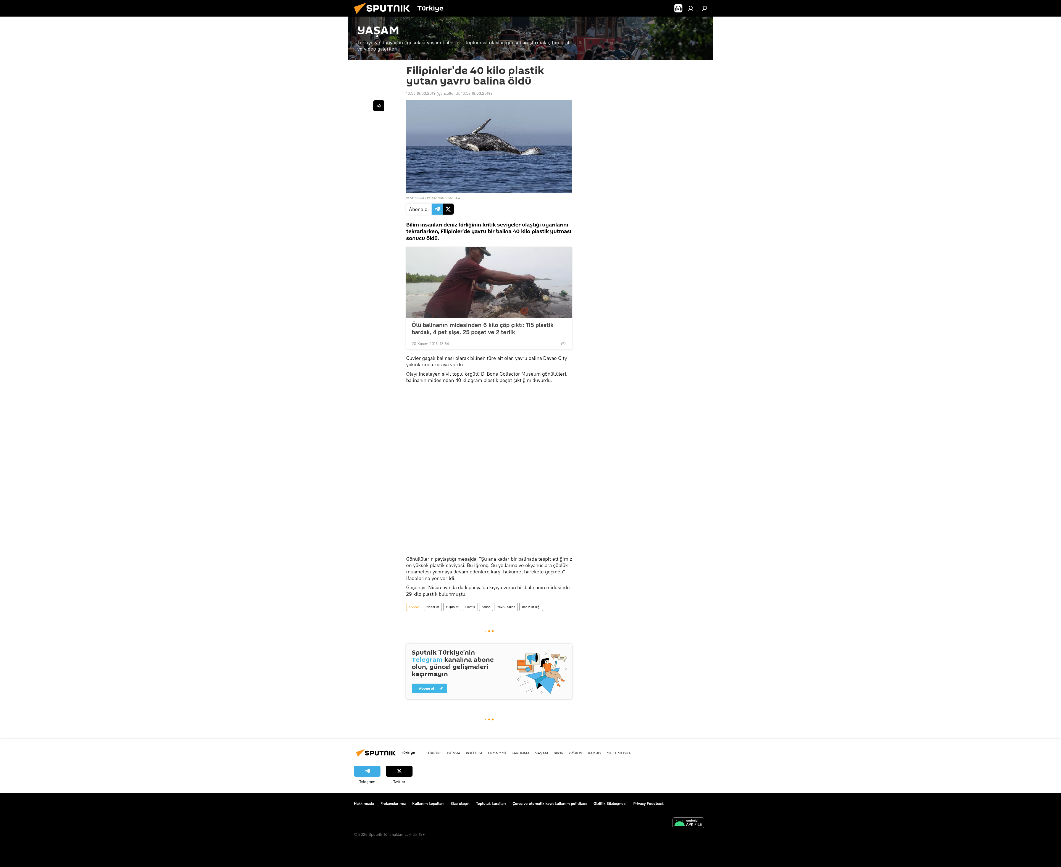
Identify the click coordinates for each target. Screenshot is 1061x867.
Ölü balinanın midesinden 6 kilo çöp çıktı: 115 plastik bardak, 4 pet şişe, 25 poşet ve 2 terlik (482, 328)
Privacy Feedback (648, 803)
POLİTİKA (474, 752)
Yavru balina (506, 607)
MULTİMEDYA (618, 752)
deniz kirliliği (531, 607)
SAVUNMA (520, 752)
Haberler (432, 607)
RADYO (594, 752)
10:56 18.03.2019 (420, 93)
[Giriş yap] (690, 8)
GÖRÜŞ (575, 752)
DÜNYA (453, 752)
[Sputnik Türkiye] (384, 15)
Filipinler (452, 607)
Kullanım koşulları (428, 803)
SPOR (559, 752)
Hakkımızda (364, 803)
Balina (486, 607)
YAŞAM (414, 607)
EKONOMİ (497, 752)
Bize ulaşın (459, 803)
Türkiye (434, 752)
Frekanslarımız (393, 803)
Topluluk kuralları (491, 803)
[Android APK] (688, 823)
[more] (563, 343)
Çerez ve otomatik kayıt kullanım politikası (550, 803)
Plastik (470, 607)
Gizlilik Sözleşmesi (610, 803)
